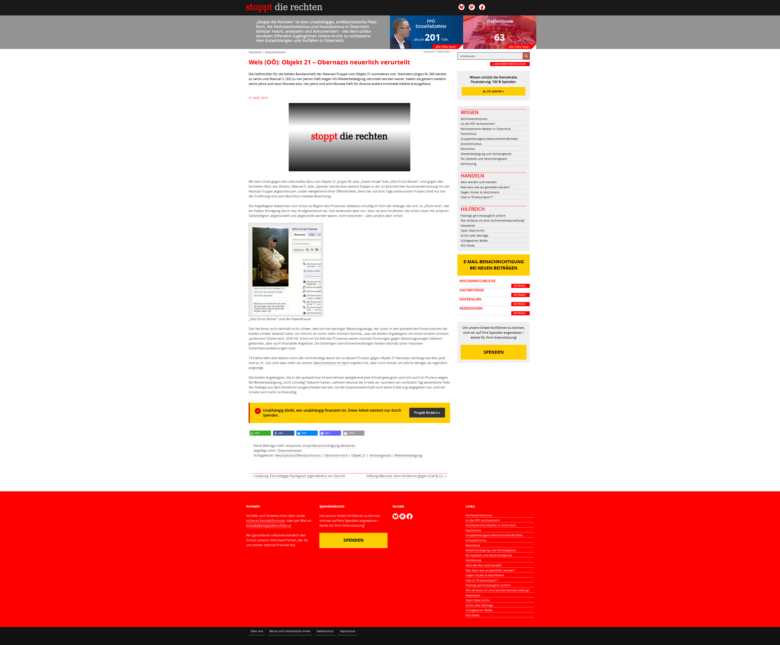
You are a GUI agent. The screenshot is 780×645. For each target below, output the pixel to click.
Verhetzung (468, 164)
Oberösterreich (336, 455)
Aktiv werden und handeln (479, 182)
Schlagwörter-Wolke (474, 241)
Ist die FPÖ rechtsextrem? (478, 124)
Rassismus (468, 149)
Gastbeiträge (492, 292)
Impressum (347, 631)
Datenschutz (325, 631)
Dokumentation (275, 52)
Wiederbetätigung (408, 455)
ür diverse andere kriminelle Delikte (382, 84)
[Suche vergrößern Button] (526, 55)
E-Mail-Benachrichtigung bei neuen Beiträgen (494, 265)
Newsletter (468, 225)
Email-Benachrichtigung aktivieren (329, 445)
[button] (260, 433)
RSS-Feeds (468, 245)
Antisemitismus (471, 144)
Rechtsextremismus (474, 119)
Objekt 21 (358, 455)
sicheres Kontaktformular (265, 520)
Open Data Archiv (473, 230)
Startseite (255, 52)
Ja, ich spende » (493, 91)
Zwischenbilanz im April (331, 363)
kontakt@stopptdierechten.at (268, 525)
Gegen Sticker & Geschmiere (480, 192)
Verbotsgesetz (380, 455)
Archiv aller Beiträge (474, 235)
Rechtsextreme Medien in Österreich (486, 129)
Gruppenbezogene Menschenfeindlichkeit (489, 139)
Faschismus (469, 134)
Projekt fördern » (427, 412)
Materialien (492, 301)
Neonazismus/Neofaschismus (298, 455)
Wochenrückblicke (492, 283)
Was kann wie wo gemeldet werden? (485, 187)
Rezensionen (492, 310)
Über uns (257, 631)
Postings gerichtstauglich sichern (483, 216)
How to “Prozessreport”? (477, 197)
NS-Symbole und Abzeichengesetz (484, 159)
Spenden (494, 352)
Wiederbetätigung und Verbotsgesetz (486, 154)
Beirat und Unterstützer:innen (290, 631)
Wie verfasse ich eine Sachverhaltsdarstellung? (493, 220)
